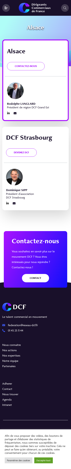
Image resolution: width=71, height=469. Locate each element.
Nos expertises (11, 355)
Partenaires (9, 366)
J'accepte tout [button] (44, 460)
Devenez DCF (21, 152)
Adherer (7, 383)
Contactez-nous (26, 66)
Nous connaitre (11, 345)
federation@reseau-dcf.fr (23, 325)
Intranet (7, 405)
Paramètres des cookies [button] (18, 460)
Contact (35, 278)
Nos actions (9, 350)
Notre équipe (10, 361)
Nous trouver (10, 394)
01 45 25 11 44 (15, 330)
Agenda (7, 399)
